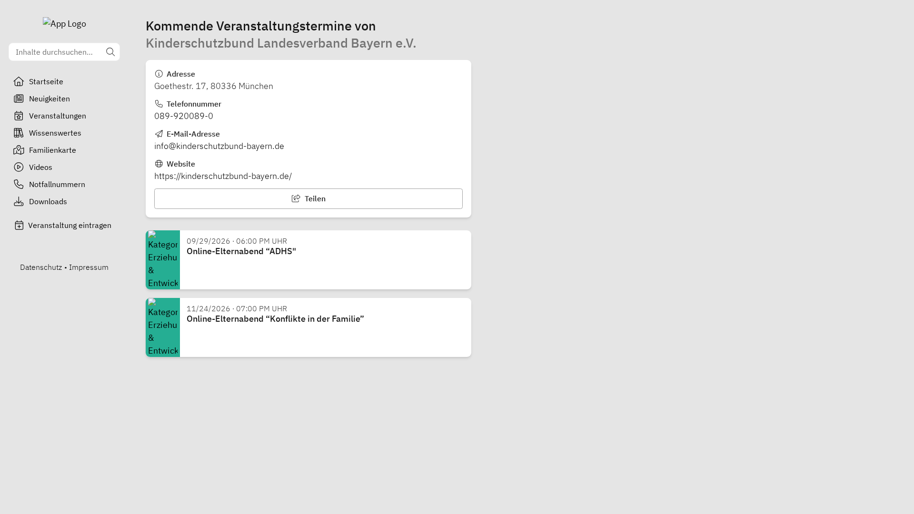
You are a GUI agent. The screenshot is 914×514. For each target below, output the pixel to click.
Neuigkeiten (49, 98)
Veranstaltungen (57, 115)
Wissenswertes (55, 133)
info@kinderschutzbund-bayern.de (219, 145)
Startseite (46, 81)
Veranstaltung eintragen (69, 225)
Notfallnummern (57, 184)
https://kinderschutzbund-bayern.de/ (223, 175)
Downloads (48, 201)
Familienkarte (52, 150)
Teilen (314, 198)
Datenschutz (41, 267)
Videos (40, 167)
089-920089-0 (183, 115)
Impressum (89, 267)
